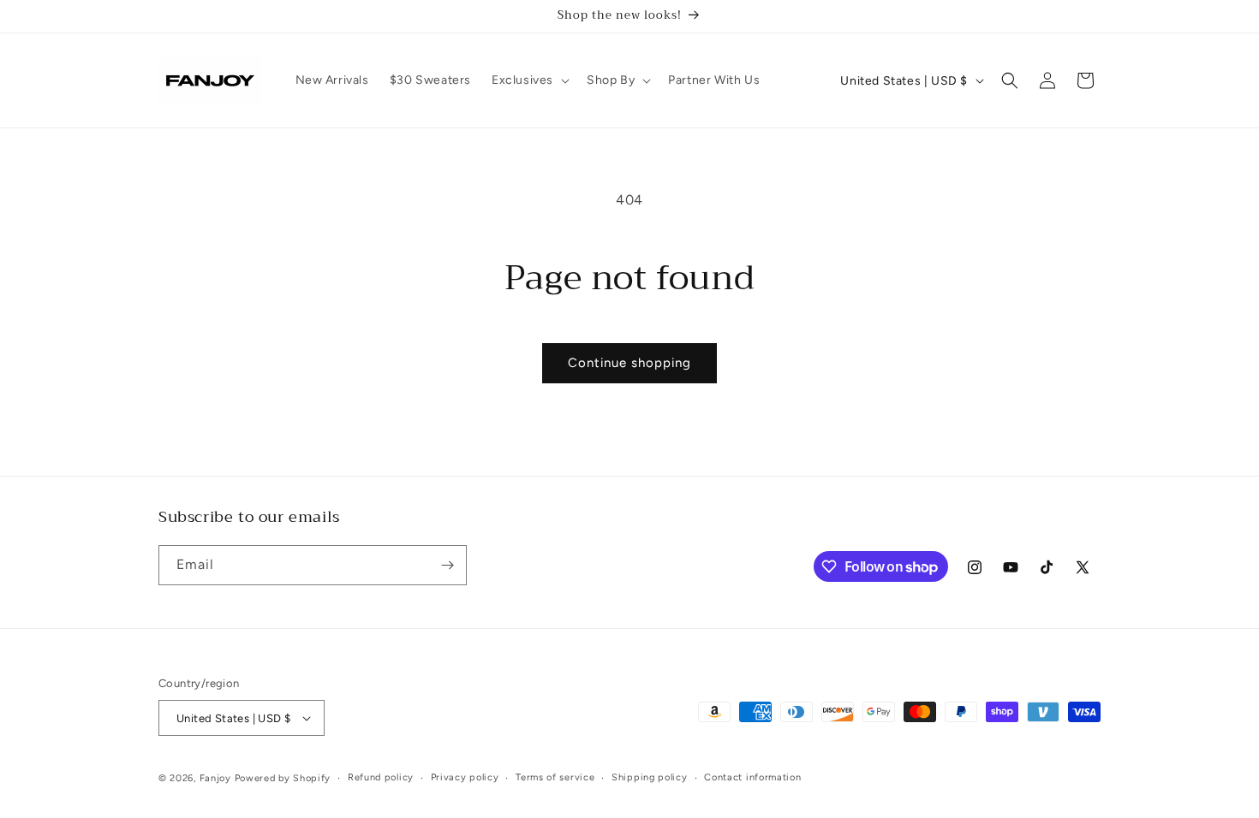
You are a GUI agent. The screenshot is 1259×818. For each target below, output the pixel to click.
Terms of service (555, 777)
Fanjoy (215, 778)
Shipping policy (650, 777)
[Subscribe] (447, 565)
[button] (528, 80)
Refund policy (381, 777)
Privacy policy (465, 777)
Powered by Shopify (283, 778)
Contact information (752, 777)
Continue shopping (629, 362)
